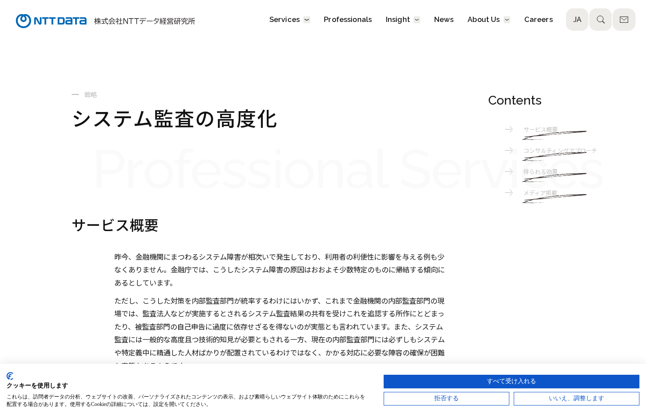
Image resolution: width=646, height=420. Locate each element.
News (444, 19)
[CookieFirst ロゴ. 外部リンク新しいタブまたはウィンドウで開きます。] (10, 376)
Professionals (348, 19)
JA (577, 19)
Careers (538, 19)
